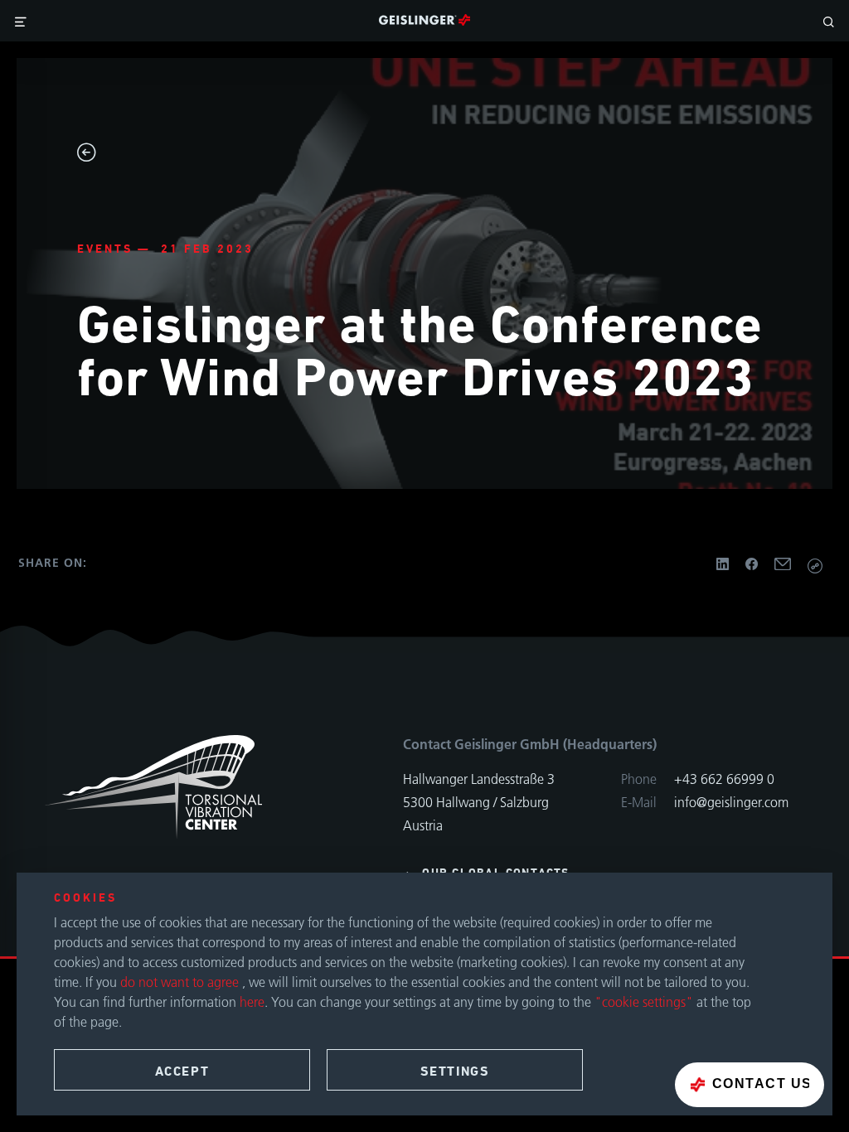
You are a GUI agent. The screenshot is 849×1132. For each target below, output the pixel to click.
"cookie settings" (643, 1002)
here (252, 1002)
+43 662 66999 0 (724, 779)
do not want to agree (181, 982)
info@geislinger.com (731, 802)
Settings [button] (455, 1071)
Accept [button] (182, 1071)
